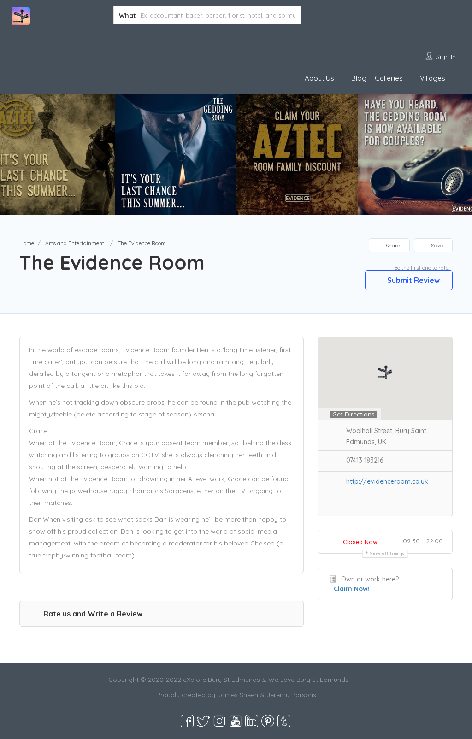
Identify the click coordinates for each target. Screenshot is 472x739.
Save (436, 245)
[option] (175, 154)
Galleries (389, 78)
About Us (319, 78)
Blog (358, 78)
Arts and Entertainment (74, 243)
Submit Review (412, 280)
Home (26, 243)
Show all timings (387, 553)
